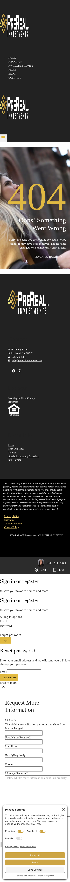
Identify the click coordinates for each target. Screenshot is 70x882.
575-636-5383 (19, 356)
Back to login (8, 683)
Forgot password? (11, 635)
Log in (5, 640)
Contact (14, 77)
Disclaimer (9, 520)
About (11, 445)
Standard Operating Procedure (23, 456)
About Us (15, 61)
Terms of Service (13, 523)
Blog (12, 73)
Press (12, 69)
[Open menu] (3, 138)
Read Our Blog (16, 448)
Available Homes (20, 65)
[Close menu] (0, 844)
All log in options (11, 617)
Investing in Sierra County (21, 398)
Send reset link (9, 677)
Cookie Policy (11, 527)
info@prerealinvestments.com (27, 360)
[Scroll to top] (3, 687)
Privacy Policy (11, 516)
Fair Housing (14, 459)
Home (12, 57)
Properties (13, 401)
